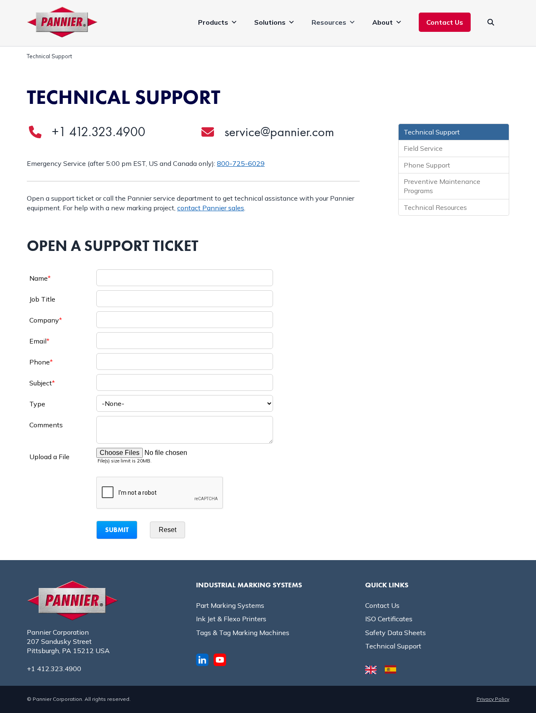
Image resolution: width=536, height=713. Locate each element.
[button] (490, 22)
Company (45, 320)
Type (37, 404)
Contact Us (444, 22)
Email (39, 341)
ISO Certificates (388, 619)
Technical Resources (435, 207)
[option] (393, 669)
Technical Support (432, 132)
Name (40, 278)
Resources (329, 22)
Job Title (42, 299)
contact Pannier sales (210, 208)
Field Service (423, 148)
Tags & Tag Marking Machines (242, 632)
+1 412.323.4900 (98, 131)
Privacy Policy (493, 699)
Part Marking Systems (230, 605)
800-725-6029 (241, 163)
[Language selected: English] (385, 669)
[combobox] (184, 403)
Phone (41, 362)
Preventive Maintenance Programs (442, 186)
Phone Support (427, 165)
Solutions (270, 22)
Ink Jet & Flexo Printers (231, 619)
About (382, 22)
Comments (46, 425)
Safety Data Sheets (395, 632)
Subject (42, 383)
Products (213, 22)
